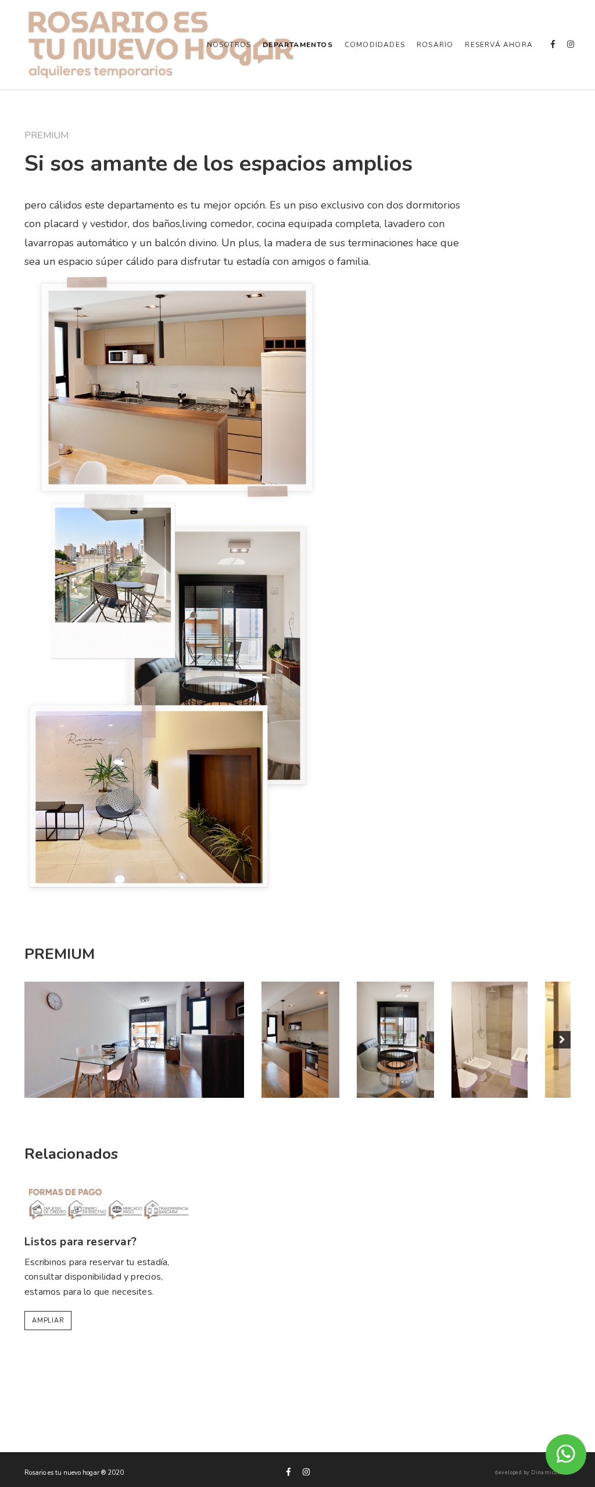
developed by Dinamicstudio (533, 1472)
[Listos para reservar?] (109, 1202)
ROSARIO (435, 44)
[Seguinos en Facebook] (553, 44)
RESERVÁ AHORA (499, 44)
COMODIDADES (375, 44)
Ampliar (48, 1320)
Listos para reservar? (80, 1241)
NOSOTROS (229, 44)
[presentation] (33, 1039)
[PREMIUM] (134, 1040)
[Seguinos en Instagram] (570, 44)
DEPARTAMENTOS (298, 44)
